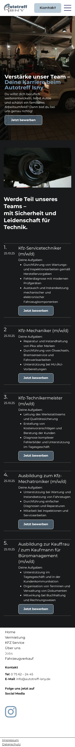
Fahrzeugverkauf (19, 659)
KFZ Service (14, 643)
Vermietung (15, 637)
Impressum (10, 740)
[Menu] (67, 8)
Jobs (9, 653)
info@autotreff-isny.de (33, 679)
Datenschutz (11, 744)
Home (10, 632)
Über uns (12, 648)
